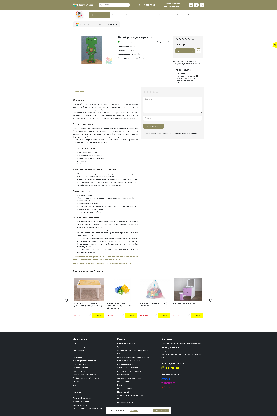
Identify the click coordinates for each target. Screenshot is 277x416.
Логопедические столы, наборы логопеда (133, 350)
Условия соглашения (81, 402)
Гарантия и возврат (80, 371)
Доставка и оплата (80, 368)
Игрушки (120, 385)
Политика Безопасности (83, 398)
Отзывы (76, 388)
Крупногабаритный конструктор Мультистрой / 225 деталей (120, 305)
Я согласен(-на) (161, 410)
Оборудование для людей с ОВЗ (130, 395)
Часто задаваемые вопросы (84, 354)
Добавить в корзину (185, 51)
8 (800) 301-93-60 (147, 5)
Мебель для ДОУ (123, 392)
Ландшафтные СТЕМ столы (128, 368)
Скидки (76, 381)
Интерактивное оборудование (129, 371)
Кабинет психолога (125, 402)
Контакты (77, 392)
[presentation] (67, 300)
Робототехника (123, 381)
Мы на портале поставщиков (84, 361)
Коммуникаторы (123, 375)
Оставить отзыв (153, 126)
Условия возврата (80, 405)
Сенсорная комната (125, 364)
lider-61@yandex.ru (172, 6)
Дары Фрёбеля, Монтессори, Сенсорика (133, 357)
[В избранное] (198, 50)
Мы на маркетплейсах (81, 364)
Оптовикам (77, 357)
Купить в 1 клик (95, 322)
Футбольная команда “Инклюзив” (86, 378)
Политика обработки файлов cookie (87, 408)
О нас (75, 343)
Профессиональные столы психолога (132, 347)
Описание (79, 91)
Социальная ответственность (85, 375)
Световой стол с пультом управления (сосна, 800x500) (88, 304)
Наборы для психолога (126, 343)
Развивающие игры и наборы (128, 361)
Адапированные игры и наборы (129, 378)
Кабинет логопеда (124, 354)
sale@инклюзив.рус (172, 3)
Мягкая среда (122, 399)
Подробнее (134, 410)
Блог (75, 385)
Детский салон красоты (184, 303)
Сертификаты (78, 350)
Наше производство (81, 347)
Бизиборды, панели (124, 388)
